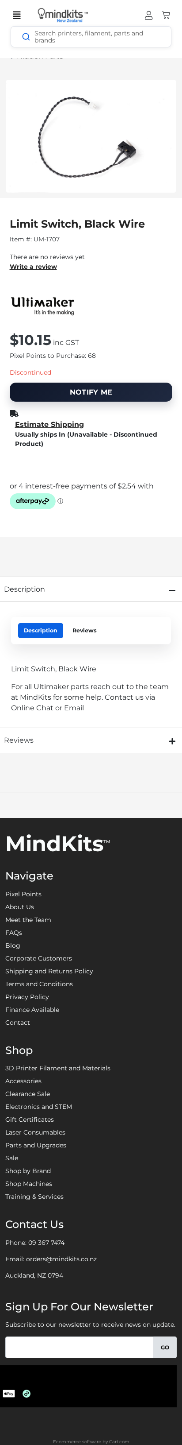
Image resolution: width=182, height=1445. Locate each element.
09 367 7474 (46, 1243)
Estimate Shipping (49, 424)
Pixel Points (23, 894)
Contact (17, 1023)
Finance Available (32, 1010)
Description (40, 630)
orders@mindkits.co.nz (61, 1259)
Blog (12, 945)
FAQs (13, 933)
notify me (91, 392)
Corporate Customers (38, 958)
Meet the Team (28, 920)
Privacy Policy (27, 997)
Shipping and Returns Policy (49, 971)
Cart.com (119, 1442)
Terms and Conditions (39, 984)
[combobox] (91, 36)
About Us (19, 907)
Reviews (84, 630)
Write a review (33, 267)
